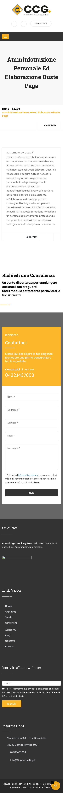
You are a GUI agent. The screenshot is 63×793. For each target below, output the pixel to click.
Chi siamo (10, 611)
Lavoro (16, 108)
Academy (10, 630)
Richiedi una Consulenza (28, 275)
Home (5, 108)
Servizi (8, 617)
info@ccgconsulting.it (23, 760)
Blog (7, 635)
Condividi (50, 125)
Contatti (10, 641)
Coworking (11, 623)
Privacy (9, 646)
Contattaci (41, 23)
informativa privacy (28, 475)
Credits (49, 787)
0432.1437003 (18, 752)
